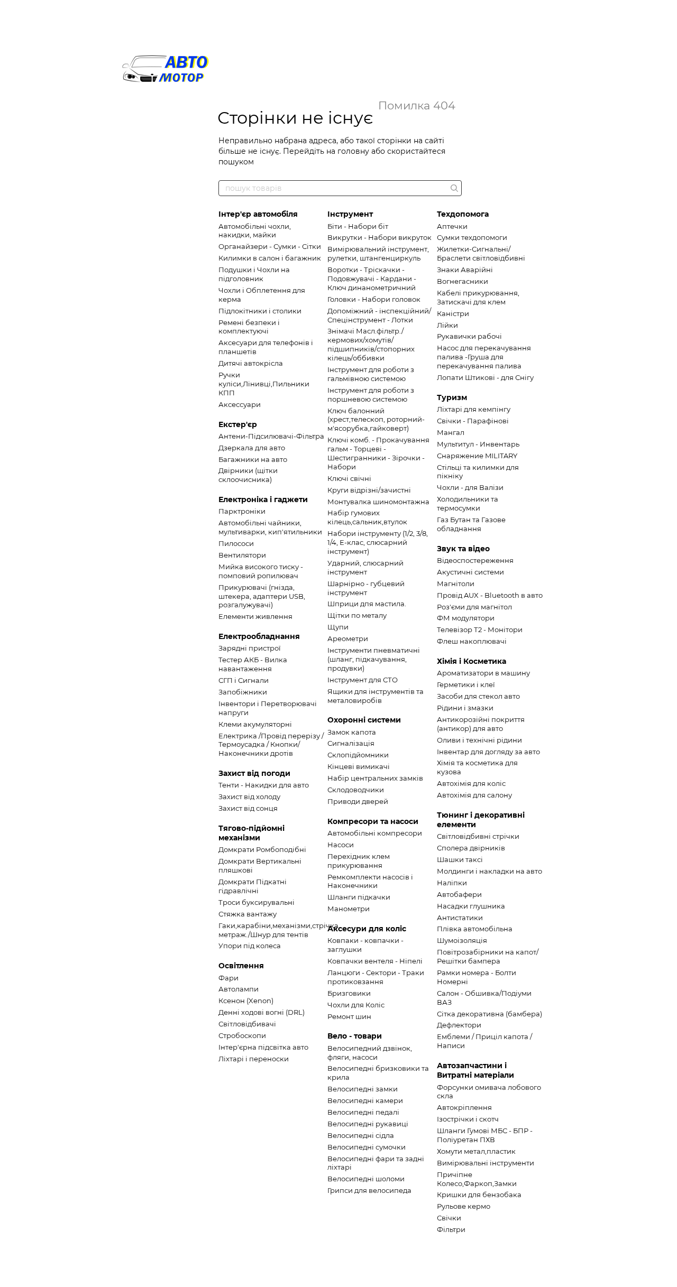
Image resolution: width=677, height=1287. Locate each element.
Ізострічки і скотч (468, 1119)
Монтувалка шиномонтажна (378, 501)
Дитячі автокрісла (250, 363)
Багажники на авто (252, 459)
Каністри (453, 313)
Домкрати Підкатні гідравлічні (252, 886)
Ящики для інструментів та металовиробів (375, 696)
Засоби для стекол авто (478, 696)
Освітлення (241, 965)
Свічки (449, 1218)
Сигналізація (350, 743)
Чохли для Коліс (356, 1005)
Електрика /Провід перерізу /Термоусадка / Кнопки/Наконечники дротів (271, 745)
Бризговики (349, 993)
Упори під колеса (249, 945)
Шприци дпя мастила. (366, 603)
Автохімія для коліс (471, 783)
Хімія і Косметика (471, 661)
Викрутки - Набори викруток (379, 237)
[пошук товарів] (453, 188)
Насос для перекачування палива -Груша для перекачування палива (484, 357)
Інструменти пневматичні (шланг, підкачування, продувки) (373, 659)
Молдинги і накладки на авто (489, 871)
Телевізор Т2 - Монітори (480, 629)
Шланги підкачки (358, 897)
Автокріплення (464, 1107)
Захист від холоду (249, 796)
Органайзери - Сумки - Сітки (269, 246)
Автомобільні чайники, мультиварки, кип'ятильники (270, 527)
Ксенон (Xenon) (245, 1000)
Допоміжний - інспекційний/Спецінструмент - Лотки (379, 315)
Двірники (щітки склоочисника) (248, 475)
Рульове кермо (463, 1206)
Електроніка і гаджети (263, 499)
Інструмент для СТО (362, 679)
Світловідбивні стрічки (478, 836)
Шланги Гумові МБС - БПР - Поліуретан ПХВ (485, 1135)
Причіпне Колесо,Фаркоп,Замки (477, 1179)
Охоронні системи (364, 720)
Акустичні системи (470, 572)
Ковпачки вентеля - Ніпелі (375, 961)
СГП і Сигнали (243, 680)
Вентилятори (242, 555)
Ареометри (347, 638)
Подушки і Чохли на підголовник (254, 274)
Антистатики (460, 917)
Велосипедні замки (362, 1089)
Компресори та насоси (372, 821)
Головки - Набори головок (373, 299)
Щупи (338, 627)
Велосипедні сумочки (366, 1147)
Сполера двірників (471, 848)
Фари (228, 978)
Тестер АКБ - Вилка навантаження (252, 664)
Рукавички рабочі (469, 336)
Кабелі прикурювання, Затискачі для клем (478, 297)
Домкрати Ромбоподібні (262, 849)
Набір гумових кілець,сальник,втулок (367, 517)
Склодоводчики (355, 789)
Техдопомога (463, 214)
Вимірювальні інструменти (485, 1163)
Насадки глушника (471, 906)
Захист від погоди (254, 773)
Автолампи (238, 989)
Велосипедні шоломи (366, 1178)
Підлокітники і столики (259, 311)
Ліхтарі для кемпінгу (473, 409)
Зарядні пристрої (249, 648)
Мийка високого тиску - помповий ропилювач (260, 571)
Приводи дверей (357, 801)
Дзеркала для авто (251, 447)
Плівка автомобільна (475, 928)
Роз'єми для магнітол (474, 607)
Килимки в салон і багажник (269, 258)
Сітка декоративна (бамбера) (489, 1014)
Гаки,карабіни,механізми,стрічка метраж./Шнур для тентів (278, 930)
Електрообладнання (259, 636)
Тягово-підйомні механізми (251, 832)
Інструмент (350, 214)
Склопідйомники (358, 755)
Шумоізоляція (462, 940)
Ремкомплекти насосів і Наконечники (370, 881)
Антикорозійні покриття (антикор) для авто (481, 724)
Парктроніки (242, 511)
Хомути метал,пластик (476, 1151)
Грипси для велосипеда (369, 1190)
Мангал (450, 432)
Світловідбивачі (247, 1024)
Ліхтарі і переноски (253, 1058)
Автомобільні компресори (374, 833)
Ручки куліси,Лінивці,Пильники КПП (263, 384)
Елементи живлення (255, 616)
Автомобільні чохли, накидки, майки (254, 230)
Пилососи (236, 543)
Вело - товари (354, 1036)
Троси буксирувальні (256, 902)
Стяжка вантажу (247, 914)
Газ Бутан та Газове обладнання (471, 524)
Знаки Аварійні (465, 269)
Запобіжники (242, 692)
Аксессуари (239, 404)
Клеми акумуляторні (255, 724)
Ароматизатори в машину (483, 673)
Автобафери (459, 894)
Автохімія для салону (474, 795)
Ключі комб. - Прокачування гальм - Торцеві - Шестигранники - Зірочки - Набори (378, 453)
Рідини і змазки (465, 707)
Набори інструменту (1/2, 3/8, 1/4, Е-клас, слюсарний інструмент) (377, 542)
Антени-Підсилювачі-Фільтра (271, 436)
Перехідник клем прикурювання (358, 860)
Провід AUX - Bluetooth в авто (490, 595)
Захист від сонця (248, 808)
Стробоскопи (242, 1035)
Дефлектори (459, 1025)
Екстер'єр (237, 424)
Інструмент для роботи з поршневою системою (370, 394)
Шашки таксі (460, 859)
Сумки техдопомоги (472, 237)
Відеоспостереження (475, 560)
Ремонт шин (349, 1016)
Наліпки (452, 882)
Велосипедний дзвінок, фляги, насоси (369, 1052)
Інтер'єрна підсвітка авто (263, 1047)
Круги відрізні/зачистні (369, 490)
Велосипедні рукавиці (367, 1123)
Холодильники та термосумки (467, 503)
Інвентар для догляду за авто (488, 751)
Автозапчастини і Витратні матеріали (475, 1070)
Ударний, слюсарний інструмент (365, 567)
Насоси (340, 844)
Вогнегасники (462, 281)
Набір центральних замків (375, 778)
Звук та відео (463, 548)
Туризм (452, 397)
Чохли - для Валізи (470, 487)
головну (353, 151)
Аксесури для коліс (366, 928)
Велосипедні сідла (360, 1135)
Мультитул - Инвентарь (478, 444)
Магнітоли (455, 583)
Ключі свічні (349, 478)
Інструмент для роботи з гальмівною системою (370, 374)
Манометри (348, 908)
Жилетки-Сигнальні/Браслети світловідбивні (481, 253)
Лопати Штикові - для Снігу (485, 377)
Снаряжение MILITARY (477, 455)
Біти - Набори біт (357, 226)
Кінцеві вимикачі (358, 766)
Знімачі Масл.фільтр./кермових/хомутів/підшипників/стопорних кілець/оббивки (371, 344)
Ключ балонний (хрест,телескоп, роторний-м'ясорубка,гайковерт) (376, 419)
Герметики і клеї (466, 684)
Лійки (447, 325)
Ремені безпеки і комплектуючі (249, 327)
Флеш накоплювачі (472, 641)
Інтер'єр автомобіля (258, 214)
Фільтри (451, 1229)
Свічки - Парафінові (473, 420)
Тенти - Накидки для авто (263, 785)
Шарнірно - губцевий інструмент (366, 588)
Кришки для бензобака (479, 1194)
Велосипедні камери (365, 1100)
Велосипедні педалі (363, 1112)
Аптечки (452, 226)
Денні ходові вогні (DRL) (261, 1012)
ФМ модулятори (466, 618)
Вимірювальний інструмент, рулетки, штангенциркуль (378, 253)
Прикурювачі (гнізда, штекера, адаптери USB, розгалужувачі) (261, 596)
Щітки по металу (357, 615)
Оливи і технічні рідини (479, 740)
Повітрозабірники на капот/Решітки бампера (487, 956)
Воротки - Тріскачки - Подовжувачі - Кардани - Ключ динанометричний (371, 278)
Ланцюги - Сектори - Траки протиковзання (375, 977)
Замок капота (351, 732)
